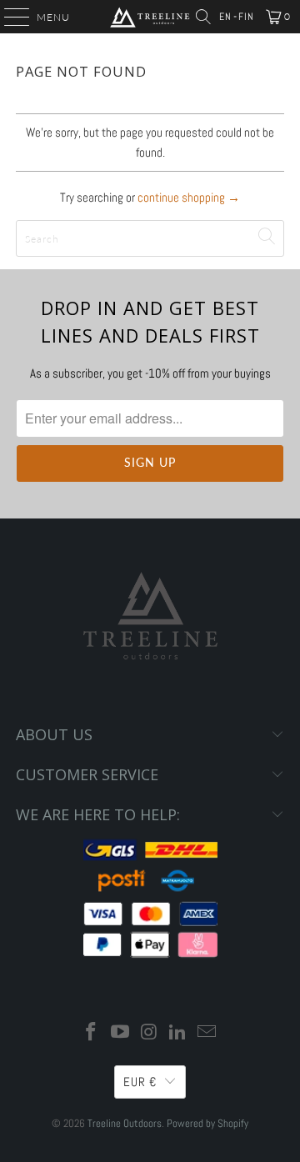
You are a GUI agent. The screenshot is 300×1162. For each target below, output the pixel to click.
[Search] (203, 16)
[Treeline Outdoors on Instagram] (149, 1033)
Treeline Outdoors (125, 1123)
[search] (150, 238)
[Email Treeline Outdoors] (207, 1033)
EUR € (140, 1081)
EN (225, 16)
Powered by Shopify (207, 1123)
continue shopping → (189, 197)
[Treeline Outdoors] (150, 16)
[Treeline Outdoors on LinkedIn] (178, 1033)
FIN (246, 16)
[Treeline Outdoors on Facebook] (91, 1033)
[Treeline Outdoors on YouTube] (120, 1033)
